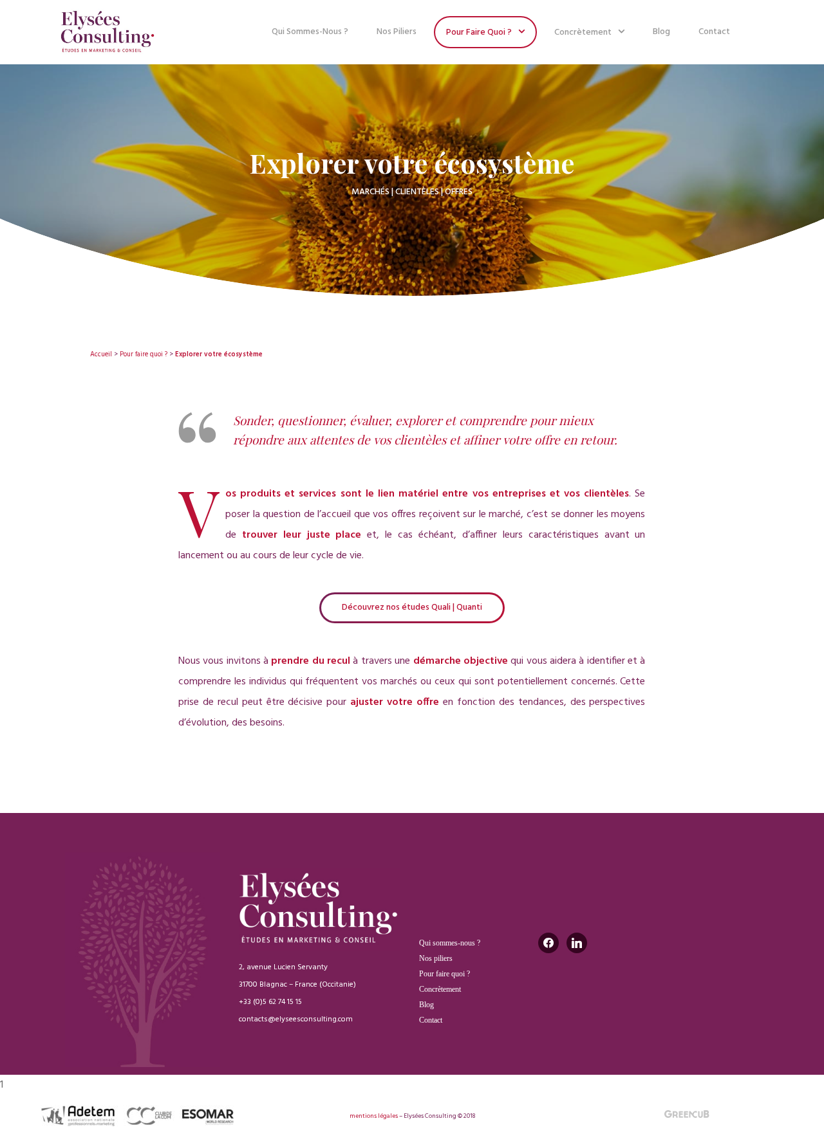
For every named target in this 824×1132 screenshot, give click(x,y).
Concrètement (583, 32)
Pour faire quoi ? (479, 32)
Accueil (101, 354)
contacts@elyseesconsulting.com (296, 1019)
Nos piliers (397, 31)
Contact (714, 31)
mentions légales (374, 1116)
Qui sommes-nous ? (310, 31)
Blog (661, 31)
